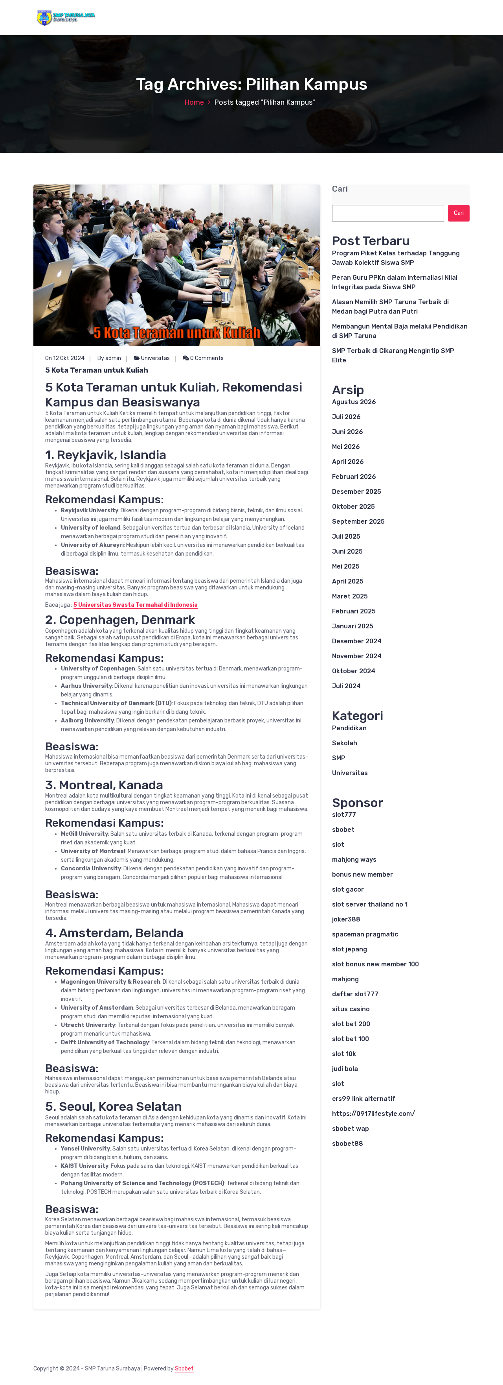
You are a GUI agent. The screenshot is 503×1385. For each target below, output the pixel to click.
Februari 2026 (354, 476)
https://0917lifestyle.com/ (373, 1113)
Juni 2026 (347, 432)
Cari (340, 189)
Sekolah (344, 743)
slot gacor (348, 889)
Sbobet (184, 1368)
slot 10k (344, 1054)
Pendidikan (349, 728)
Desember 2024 (357, 641)
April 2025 (347, 581)
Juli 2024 (346, 686)
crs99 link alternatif (363, 1098)
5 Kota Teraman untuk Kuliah (96, 370)
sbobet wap (350, 1128)
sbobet (343, 829)
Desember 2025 (356, 491)
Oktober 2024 (353, 671)
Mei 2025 (346, 566)
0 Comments (206, 358)
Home (194, 102)
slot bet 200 (351, 1024)
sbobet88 (347, 1143)
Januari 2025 (352, 626)
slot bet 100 (350, 1039)
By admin (109, 358)
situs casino (351, 1009)
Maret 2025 (350, 596)
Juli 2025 (346, 536)
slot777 (344, 814)
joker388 (346, 919)
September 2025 (358, 521)
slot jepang (349, 949)
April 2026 (348, 461)
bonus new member (362, 874)
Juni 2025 (347, 551)
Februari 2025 (354, 611)
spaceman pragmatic (365, 934)
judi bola (345, 1069)
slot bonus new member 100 (375, 964)
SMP (338, 758)
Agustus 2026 (354, 402)
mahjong (345, 979)
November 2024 (357, 656)
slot (338, 844)
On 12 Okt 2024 (64, 358)
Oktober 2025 (353, 506)
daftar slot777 (355, 994)
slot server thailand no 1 (370, 904)
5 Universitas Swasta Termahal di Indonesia (135, 605)
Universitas (155, 358)
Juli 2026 (346, 417)
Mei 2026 (346, 447)
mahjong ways (354, 859)
